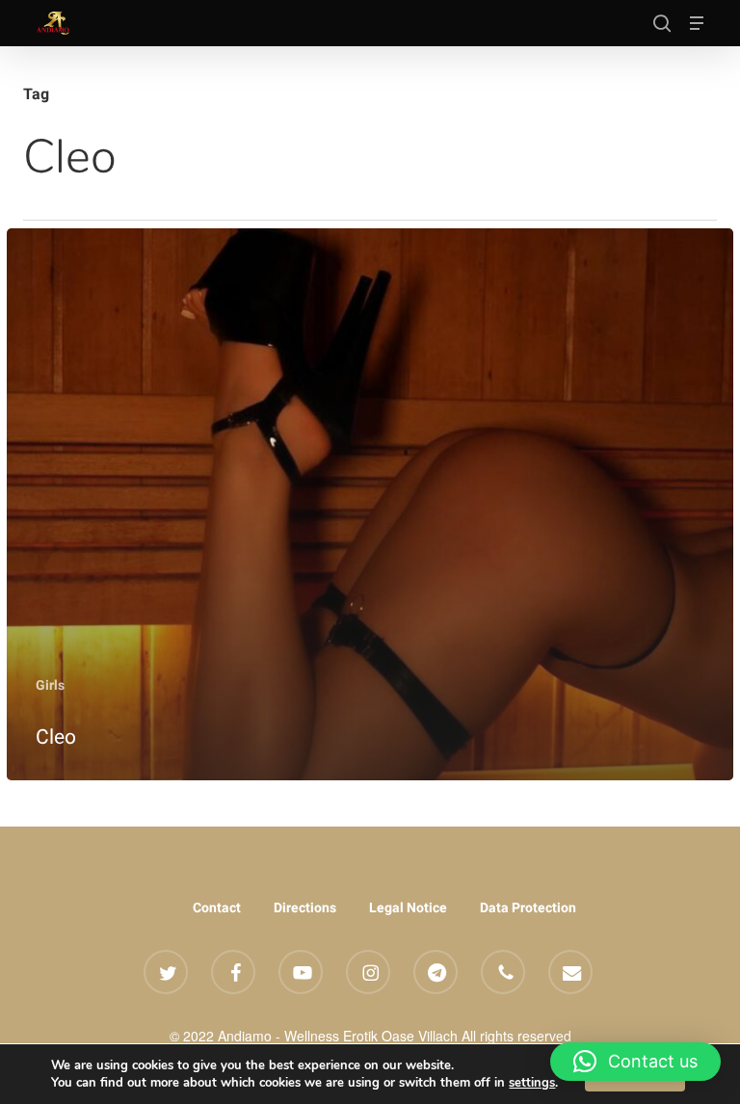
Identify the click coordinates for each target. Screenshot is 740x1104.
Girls (50, 685)
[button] (696, 23)
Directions (305, 907)
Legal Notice (408, 907)
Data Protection (528, 907)
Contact (217, 907)
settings (532, 1082)
